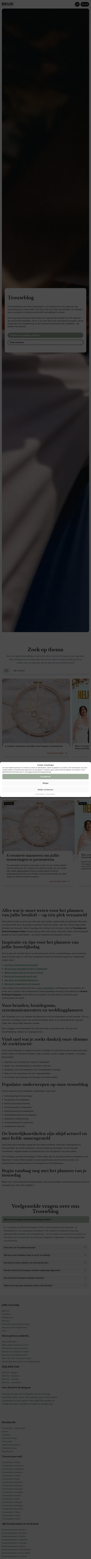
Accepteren (45, 776)
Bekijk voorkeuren (45, 789)
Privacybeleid (39, 794)
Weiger (46, 783)
